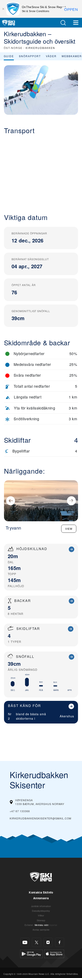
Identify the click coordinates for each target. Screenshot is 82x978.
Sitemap (41, 920)
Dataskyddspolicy (41, 910)
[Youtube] (24, 942)
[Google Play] (31, 953)
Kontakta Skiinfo (41, 892)
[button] (63, 22)
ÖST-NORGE (13, 48)
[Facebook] (59, 942)
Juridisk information (41, 906)
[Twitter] (36, 942)
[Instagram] (48, 942)
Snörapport (30, 56)
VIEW (68, 528)
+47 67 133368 (20, 811)
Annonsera (41, 898)
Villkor (41, 915)
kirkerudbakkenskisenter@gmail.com (40, 818)
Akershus (67, 716)
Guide (9, 56)
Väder (51, 56)
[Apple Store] (54, 953)
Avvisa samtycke (41, 929)
